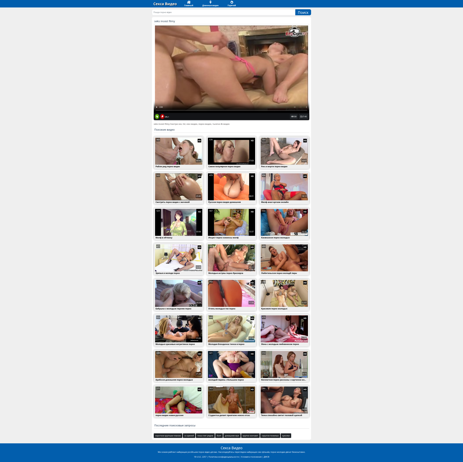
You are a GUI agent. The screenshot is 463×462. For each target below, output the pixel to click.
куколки (286, 435)
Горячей (232, 5)
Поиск (303, 12)
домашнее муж (232, 435)
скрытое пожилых (270, 435)
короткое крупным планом (168, 435)
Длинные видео (210, 5)
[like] (157, 116)
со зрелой (189, 435)
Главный (188, 5)
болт (219, 435)
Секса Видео (165, 3)
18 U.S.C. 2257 (200, 456)
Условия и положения (251, 456)
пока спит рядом (205, 435)
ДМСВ (266, 456)
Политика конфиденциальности (223, 456)
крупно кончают (250, 435)
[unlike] (162, 116)
